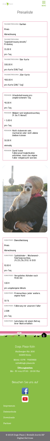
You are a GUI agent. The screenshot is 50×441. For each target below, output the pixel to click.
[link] (24, 406)
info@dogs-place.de (25, 363)
